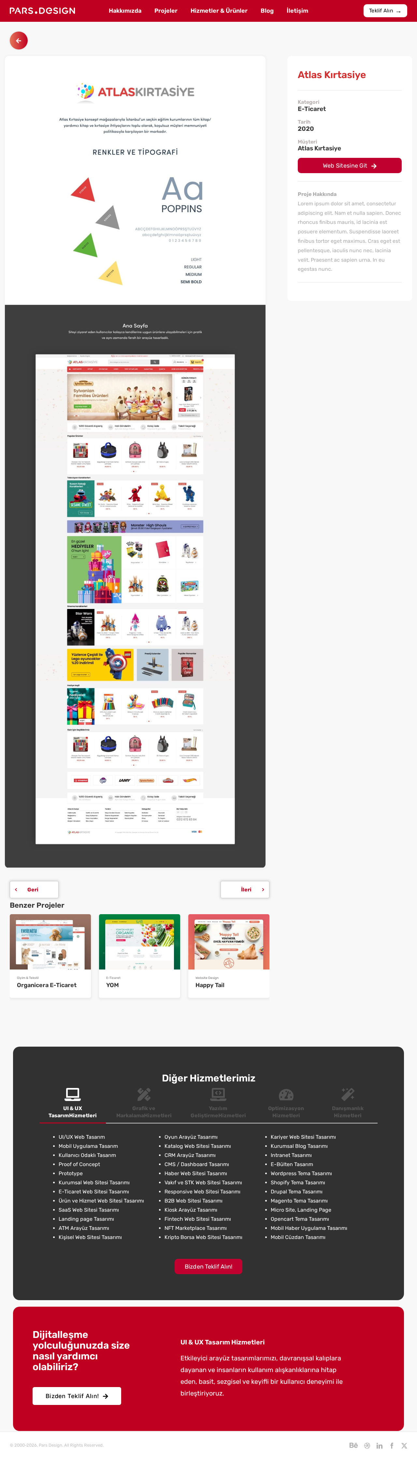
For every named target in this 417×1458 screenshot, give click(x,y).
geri (32, 890)
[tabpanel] (208, 1187)
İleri (246, 890)
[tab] (72, 1103)
